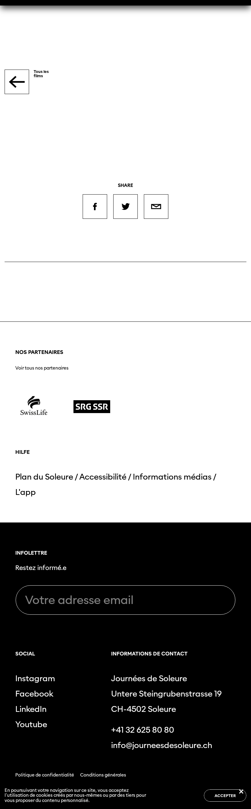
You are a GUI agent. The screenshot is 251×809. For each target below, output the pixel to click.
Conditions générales (103, 775)
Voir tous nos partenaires (42, 368)
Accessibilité (102, 477)
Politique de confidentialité (44, 775)
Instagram (35, 678)
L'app (25, 492)
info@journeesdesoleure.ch (161, 745)
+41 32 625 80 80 (142, 730)
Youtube (31, 724)
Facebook (34, 694)
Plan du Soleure (44, 477)
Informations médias (172, 477)
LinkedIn (31, 709)
